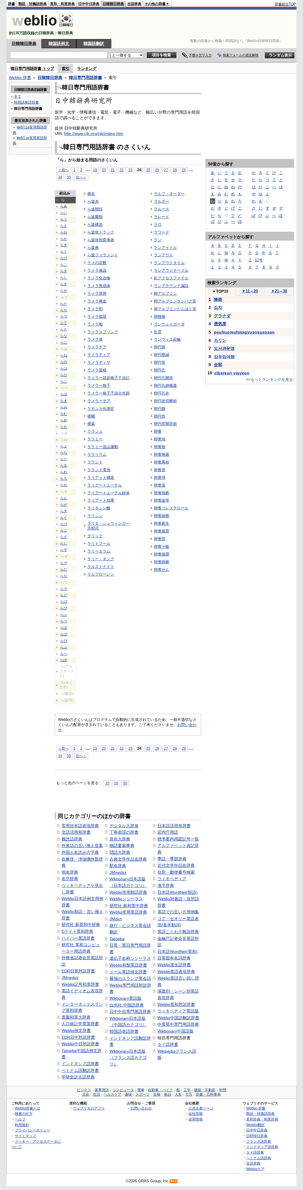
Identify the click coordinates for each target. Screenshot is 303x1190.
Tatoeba (117, 938)
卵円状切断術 (165, 401)
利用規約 (22, 1125)
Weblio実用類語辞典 (128, 892)
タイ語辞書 (167, 1044)
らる (63, 465)
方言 (188, 1094)
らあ (63, 206)
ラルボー (161, 201)
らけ (63, 258)
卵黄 (158, 431)
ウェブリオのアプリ (89, 1108)
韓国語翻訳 (93, 43)
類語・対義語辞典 (32, 4)
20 (104, 170)
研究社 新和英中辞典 (128, 905)
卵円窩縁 (161, 354)
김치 (218, 307)
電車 (140, 1090)
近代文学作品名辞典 (176, 865)
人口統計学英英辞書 (80, 1023)
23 (130, 170)
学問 (222, 1090)
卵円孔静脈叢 (165, 385)
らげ (63, 524)
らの (63, 362)
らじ (63, 543)
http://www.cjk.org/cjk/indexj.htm (93, 133)
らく (63, 251)
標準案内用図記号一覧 (178, 839)
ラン (158, 240)
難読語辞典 (72, 839)
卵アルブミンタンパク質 (175, 301)
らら (63, 452)
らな (63, 336)
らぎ (63, 511)
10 (107, 783)
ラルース (161, 209)
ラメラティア (98, 354)
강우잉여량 (224, 356)
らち (63, 310)
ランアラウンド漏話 (171, 286)
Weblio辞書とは (27, 1108)
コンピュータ (123, 1090)
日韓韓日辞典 (113, 4)
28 (175, 170)
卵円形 (159, 362)
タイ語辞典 (255, 1152)
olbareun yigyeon (231, 373)
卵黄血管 (161, 500)
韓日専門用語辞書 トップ (32, 68)
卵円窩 (159, 347)
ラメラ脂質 (97, 316)
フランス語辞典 (258, 1141)
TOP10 (220, 291)
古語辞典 (134, 4)
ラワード (161, 232)
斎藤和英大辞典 (76, 1017)
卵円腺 (159, 408)
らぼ (63, 628)
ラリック (95, 536)
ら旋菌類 (95, 217)
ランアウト (163, 255)
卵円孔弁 (161, 393)
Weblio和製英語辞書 (128, 965)
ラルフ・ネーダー (169, 193)
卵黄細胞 (161, 515)
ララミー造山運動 (102, 447)
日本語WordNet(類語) (177, 892)
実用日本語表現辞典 (80, 825)
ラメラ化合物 (98, 278)
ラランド (95, 462)
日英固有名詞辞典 (174, 958)
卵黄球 (159, 477)
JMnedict (70, 977)
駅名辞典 (117, 865)
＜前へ (63, 170)
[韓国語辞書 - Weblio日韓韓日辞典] (42, 28)
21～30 (279, 291)
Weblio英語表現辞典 (176, 971)
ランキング (86, 68)
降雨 (218, 299)
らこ (63, 265)
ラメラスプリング (102, 332)
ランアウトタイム (169, 262)
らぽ (63, 660)
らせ (63, 291)
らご (63, 530)
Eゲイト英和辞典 (77, 931)
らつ (63, 316)
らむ (63, 414)
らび (63, 608)
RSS (173, 1181)
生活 (96, 1094)
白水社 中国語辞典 (126, 1005)
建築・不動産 (204, 1090)
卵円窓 (159, 416)
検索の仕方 (24, 1113)
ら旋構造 (95, 224)
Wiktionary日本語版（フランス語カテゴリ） (128, 1057)
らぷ (63, 647)
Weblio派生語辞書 (174, 964)
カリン (220, 340)
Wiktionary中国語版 (175, 1031)
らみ (63, 407)
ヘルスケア (112, 1094)
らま (63, 401)
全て (17, 96)
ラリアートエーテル (104, 485)
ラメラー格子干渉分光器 (108, 393)
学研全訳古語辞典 (78, 1077)
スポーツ (143, 1094)
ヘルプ (20, 1119)
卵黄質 (159, 539)
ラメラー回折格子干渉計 (108, 378)
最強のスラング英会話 (130, 978)
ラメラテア (97, 347)
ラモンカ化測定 (100, 408)
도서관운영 (224, 348)
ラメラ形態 (97, 293)
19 (95, 170)
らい (63, 213)
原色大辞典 (119, 839)
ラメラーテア (98, 401)
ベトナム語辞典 (258, 1158)
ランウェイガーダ (169, 324)
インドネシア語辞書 (80, 1063)
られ (63, 472)
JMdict (115, 919)
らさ (63, 271)
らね (63, 355)
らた (63, 304)
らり (63, 459)
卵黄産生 (161, 523)
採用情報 (195, 1119)
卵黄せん (161, 569)
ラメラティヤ (98, 362)
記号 (259, 260)
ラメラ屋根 (97, 370)
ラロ (158, 224)
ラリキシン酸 (98, 508)
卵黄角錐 (161, 454)
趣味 (128, 1094)
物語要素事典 (121, 845)
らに (63, 342)
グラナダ (222, 315)
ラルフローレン (100, 574)
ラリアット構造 (100, 477)
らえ (63, 226)
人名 (178, 1094)
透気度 (220, 323)
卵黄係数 (161, 493)
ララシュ (95, 431)
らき (63, 245)
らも (63, 427)
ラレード (161, 217)
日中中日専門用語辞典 (130, 1011)
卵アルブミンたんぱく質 (175, 309)
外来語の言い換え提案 (82, 845)
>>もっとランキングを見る (269, 379)
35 (69, 177)
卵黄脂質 (161, 531)
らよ (63, 446)
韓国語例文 (59, 43)
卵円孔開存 (163, 378)
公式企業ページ (200, 1108)
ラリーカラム (98, 551)
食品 (167, 1094)
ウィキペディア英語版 (178, 1011)
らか (63, 239)
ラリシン (95, 515)
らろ (63, 478)
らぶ (63, 615)
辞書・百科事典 (208, 1094)
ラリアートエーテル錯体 (108, 493)
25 (148, 170)
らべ (63, 621)
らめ (63, 420)
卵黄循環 (161, 554)
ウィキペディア (171, 878)
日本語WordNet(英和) (177, 951)
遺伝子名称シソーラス (130, 958)
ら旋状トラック (100, 232)
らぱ (63, 634)
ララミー (95, 439)
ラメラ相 (95, 324)
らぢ (63, 576)
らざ (63, 537)
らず (63, 550)
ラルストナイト (100, 566)
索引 (66, 68)
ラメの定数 (97, 262)
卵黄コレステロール (171, 508)
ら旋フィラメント (102, 255)
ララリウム (97, 454)
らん (63, 498)
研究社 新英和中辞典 (81, 924)
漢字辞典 (165, 885)
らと (63, 329)
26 (157, 170)
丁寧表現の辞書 (123, 832)
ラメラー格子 (98, 385)
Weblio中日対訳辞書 (80, 1043)
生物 (156, 1094)
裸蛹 (91, 416)
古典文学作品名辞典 (128, 859)
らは (63, 368)
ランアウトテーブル (171, 270)
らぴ (63, 641)
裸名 (91, 193)
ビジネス (84, 1090)
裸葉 (91, 423)
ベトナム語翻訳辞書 (80, 1070)
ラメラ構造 (97, 301)
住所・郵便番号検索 (176, 872)
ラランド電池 (98, 470)
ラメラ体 (95, 339)
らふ (63, 381)
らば (63, 602)
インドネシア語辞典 (262, 1147)
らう (63, 219)
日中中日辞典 (88, 4)
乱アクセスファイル (171, 278)
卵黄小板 (161, 546)
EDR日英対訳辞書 (78, 971)
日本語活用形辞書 (174, 825)
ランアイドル (165, 247)
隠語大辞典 (119, 852)
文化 (85, 1094)
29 (184, 170)
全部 (218, 364)
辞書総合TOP (285, 4)
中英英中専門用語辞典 (178, 1024)
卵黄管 (159, 470)
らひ (63, 375)
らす (63, 284)
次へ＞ (81, 177)
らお (63, 232)
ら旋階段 (95, 209)
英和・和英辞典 (62, 4)
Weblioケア (255, 1169)
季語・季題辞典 (171, 858)
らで (63, 589)
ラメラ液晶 (97, 270)
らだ (63, 569)
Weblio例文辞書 (76, 1030)
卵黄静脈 (161, 562)
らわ (63, 485)
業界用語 (102, 1090)
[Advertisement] (188, 24)
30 (125, 783)
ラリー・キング (100, 559)
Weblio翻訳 (255, 1125)
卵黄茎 (159, 485)
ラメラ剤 (95, 309)
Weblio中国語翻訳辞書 (178, 1017)
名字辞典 (70, 878)
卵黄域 (159, 439)
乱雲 (158, 332)
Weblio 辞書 (20, 77)
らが (63, 505)
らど (63, 595)
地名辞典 (70, 872)
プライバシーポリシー (32, 1130)
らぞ (63, 563)
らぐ (63, 518)
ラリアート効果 (100, 500)
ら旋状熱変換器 (100, 240)
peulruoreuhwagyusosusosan (244, 332)
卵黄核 (159, 447)
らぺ (63, 654)
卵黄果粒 (161, 462)
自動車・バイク (160, 1090)
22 (122, 170)
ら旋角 (93, 247)
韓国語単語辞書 (123, 1031)
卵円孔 (159, 370)
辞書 (11, 4)
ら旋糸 (93, 201)
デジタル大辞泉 (123, 825)
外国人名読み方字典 (80, 852)
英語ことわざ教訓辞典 (178, 931)
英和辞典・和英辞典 (262, 1119)
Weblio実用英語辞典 (128, 912)
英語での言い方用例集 (178, 911)
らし (63, 278)
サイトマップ (25, 1136)
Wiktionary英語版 (125, 998)
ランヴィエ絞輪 (167, 339)
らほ (63, 394)
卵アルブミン (165, 293)
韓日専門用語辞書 (85, 77)
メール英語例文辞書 (128, 972)
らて (63, 323)
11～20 (250, 291)
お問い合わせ (141, 1108)
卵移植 (159, 316)
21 (113, 170)
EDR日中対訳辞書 (78, 1037)
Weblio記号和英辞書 (80, 984)
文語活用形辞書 (76, 832)
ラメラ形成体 (98, 286)
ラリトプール (98, 543)
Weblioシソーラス (126, 898)
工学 (187, 1090)
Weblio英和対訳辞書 (176, 1004)
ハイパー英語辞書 (78, 938)
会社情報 (195, 1113)
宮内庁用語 (167, 832)
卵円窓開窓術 (165, 423)
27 (166, 170)
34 (60, 177)
